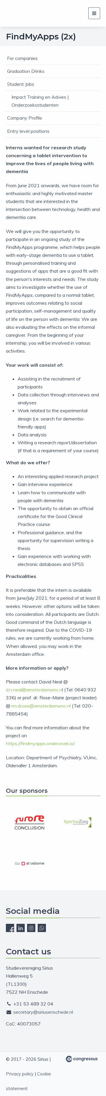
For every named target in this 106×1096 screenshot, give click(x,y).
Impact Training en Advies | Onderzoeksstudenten (40, 101)
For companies (22, 58)
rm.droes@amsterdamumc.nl (41, 706)
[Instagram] (31, 928)
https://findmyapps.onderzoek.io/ (40, 743)
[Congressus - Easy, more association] (81, 1059)
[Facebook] (10, 928)
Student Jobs (20, 84)
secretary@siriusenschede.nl (43, 1012)
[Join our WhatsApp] (42, 928)
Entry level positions (28, 131)
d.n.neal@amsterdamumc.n (34, 690)
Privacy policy (20, 1074)
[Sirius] (13, 13)
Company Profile (24, 118)
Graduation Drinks (25, 71)
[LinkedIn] (20, 928)
